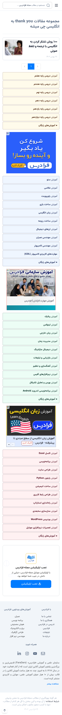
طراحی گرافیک (17, 632)
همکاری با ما (46, 620)
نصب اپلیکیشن (29, 584)
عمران (17, 616)
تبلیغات (46, 632)
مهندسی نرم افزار (17, 636)
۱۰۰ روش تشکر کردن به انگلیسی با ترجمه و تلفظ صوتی (43, 46)
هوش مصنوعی (17, 624)
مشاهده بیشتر (53, 684)
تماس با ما (46, 616)
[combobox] (25, 5)
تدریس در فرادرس (46, 624)
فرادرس (46, 628)
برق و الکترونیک (17, 628)
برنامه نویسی (17, 620)
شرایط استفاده (52, 701)
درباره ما (46, 636)
